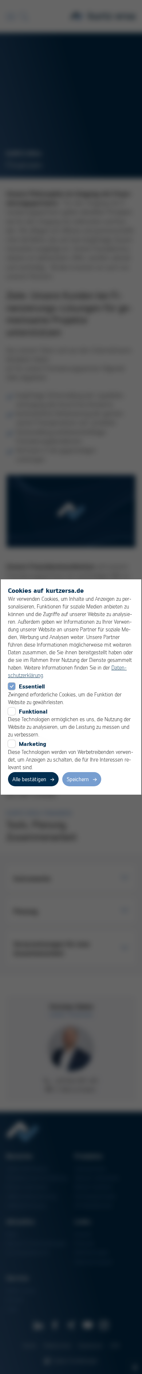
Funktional (33, 711)
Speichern (78, 779)
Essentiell (32, 686)
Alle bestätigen (29, 779)
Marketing (32, 743)
